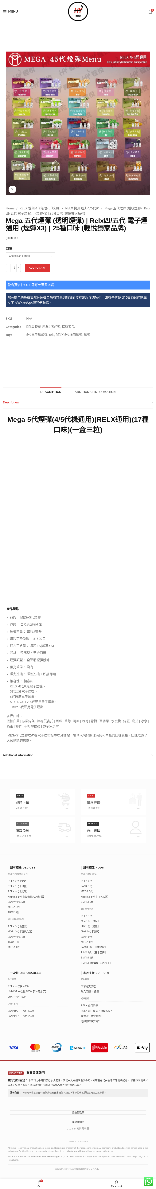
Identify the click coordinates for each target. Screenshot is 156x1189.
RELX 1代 (86, 916)
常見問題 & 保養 (90, 991)
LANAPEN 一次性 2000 (21, 1016)
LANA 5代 (86, 886)
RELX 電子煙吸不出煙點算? (96, 1010)
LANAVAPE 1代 (16, 936)
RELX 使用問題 (89, 1005)
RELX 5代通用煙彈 (69, 334)
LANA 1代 (86, 936)
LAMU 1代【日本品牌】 (94, 947)
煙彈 (87, 334)
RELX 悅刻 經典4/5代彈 (82, 208)
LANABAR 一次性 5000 (21, 1010)
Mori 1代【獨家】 (90, 921)
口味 (9, 248)
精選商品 (68, 326)
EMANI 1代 (87, 957)
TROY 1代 (13, 942)
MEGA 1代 (14, 947)
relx (51, 334)
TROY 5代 (13, 912)
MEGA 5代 (14, 907)
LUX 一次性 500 (16, 996)
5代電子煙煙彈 (37, 334)
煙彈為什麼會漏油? (91, 1016)
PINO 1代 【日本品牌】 (94, 952)
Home (10, 208)
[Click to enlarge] (12, 189)
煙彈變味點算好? (90, 1021)
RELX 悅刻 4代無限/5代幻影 (40, 208)
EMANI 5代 (87, 901)
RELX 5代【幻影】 (18, 886)
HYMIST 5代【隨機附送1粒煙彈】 (26, 896)
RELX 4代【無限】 (18, 891)
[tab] (51, 391)
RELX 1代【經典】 (18, 926)
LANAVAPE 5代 (16, 901)
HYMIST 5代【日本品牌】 (95, 896)
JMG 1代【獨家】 (91, 931)
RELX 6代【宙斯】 (18, 881)
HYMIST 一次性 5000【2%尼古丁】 (28, 991)
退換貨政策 (78, 1112)
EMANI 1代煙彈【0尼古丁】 (96, 963)
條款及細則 (78, 1122)
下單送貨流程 (88, 986)
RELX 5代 (86, 881)
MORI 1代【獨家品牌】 (21, 931)
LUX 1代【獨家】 (90, 926)
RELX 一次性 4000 (18, 986)
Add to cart (37, 268)
